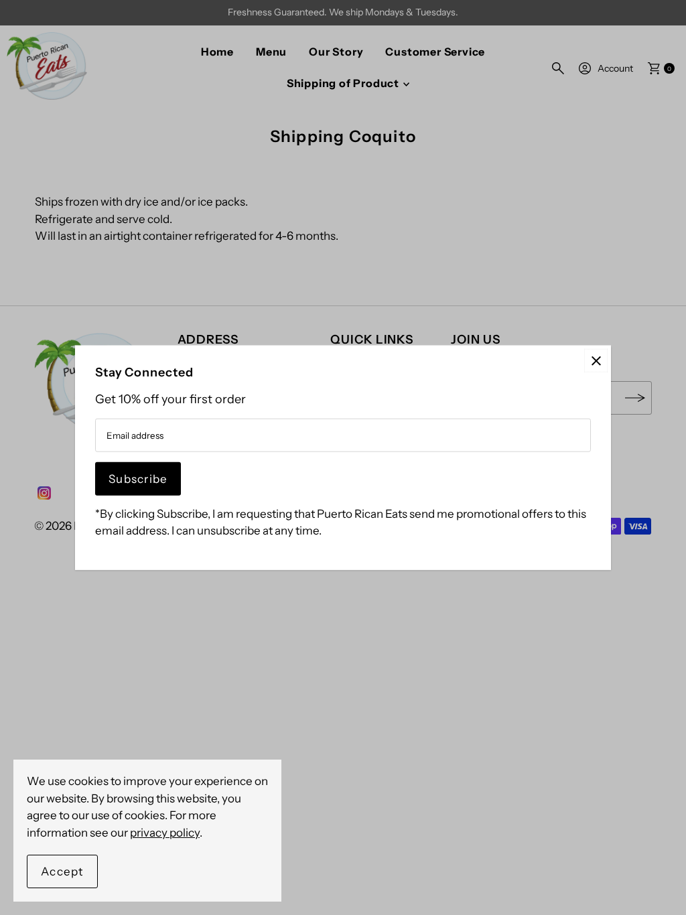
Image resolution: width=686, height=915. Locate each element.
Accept (62, 871)
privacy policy (165, 832)
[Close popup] (596, 360)
